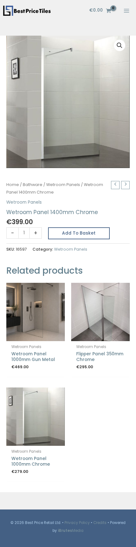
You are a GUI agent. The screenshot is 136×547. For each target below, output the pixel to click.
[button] (119, 45)
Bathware (32, 184)
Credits (100, 522)
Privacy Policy (77, 522)
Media (70, 530)
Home (12, 184)
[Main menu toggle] (127, 10)
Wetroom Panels (63, 184)
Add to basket (79, 233)
